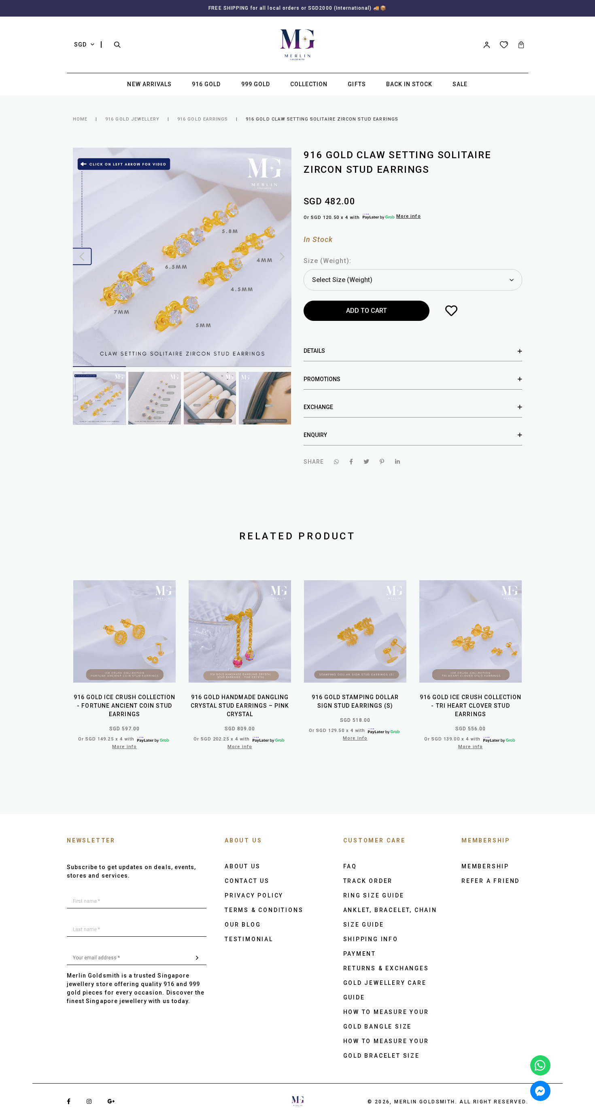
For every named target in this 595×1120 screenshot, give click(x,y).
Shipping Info (370, 939)
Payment (359, 953)
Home (80, 119)
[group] (99, 397)
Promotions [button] (322, 379)
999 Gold (255, 84)
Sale (460, 84)
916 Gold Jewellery (132, 119)
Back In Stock (409, 84)
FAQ (350, 866)
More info (408, 216)
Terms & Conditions (264, 910)
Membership (485, 866)
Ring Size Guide (373, 895)
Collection (309, 84)
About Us (242, 866)
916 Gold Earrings (202, 119)
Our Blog (243, 924)
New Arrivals (149, 84)
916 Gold (206, 84)
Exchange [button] (318, 407)
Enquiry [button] (315, 435)
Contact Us (247, 881)
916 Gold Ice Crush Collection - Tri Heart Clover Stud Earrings (470, 705)
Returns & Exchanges (386, 968)
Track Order (368, 881)
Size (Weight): (327, 261)
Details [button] (314, 351)
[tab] (413, 351)
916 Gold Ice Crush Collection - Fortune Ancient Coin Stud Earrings (124, 705)
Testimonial (249, 939)
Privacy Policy (254, 895)
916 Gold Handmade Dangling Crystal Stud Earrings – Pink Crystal (240, 705)
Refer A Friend (490, 881)
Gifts (357, 84)
